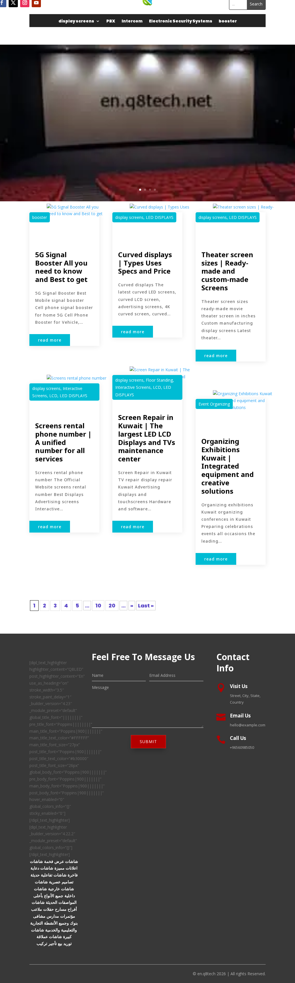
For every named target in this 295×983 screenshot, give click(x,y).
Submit (148, 741)
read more (49, 340)
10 (98, 605)
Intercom (132, 21)
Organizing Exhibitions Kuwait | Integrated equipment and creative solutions (227, 466)
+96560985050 (242, 747)
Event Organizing (214, 404)
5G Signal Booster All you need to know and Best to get (61, 267)
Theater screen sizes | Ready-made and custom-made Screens (227, 271)
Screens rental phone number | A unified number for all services (63, 442)
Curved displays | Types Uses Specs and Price (145, 263)
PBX (110, 21)
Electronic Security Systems (180, 21)
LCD (53, 395)
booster (228, 21)
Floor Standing (159, 380)
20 (112, 605)
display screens (76, 21)
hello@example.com (247, 725)
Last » (146, 605)
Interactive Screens (133, 387)
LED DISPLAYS (73, 395)
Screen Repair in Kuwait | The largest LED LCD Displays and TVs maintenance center (146, 437)
